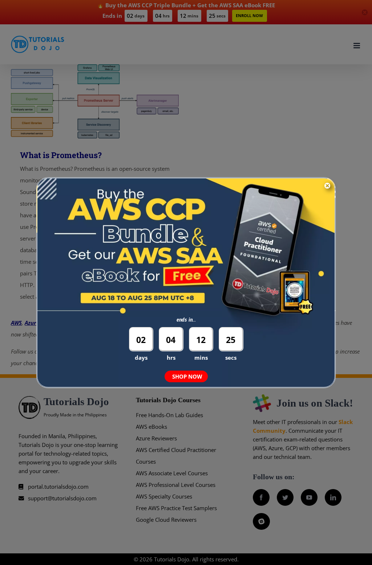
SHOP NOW (187, 376)
